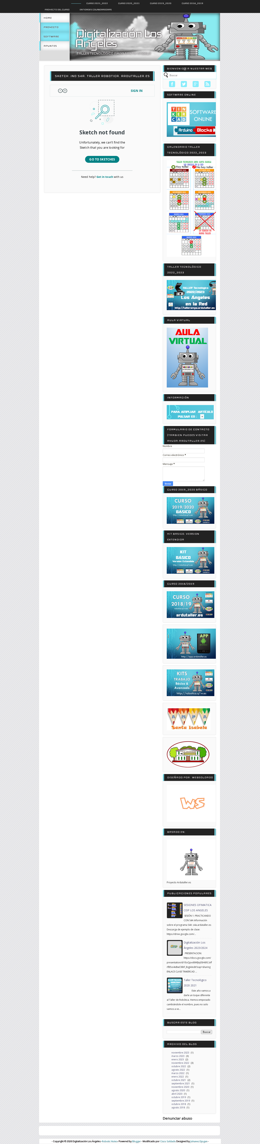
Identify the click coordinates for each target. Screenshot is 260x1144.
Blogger (136, 1141)
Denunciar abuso (177, 1118)
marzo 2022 (177, 1073)
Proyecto (51, 27)
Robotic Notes (109, 1141)
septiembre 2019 (180, 1100)
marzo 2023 (177, 1056)
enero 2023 (177, 1059)
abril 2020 (176, 1093)
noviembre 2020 (180, 1087)
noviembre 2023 (180, 1052)
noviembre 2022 (180, 1063)
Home (48, 17)
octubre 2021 (178, 1080)
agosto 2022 (178, 1069)
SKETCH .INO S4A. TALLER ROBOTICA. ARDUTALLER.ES (102, 76)
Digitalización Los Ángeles (117, 38)
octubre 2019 (178, 1097)
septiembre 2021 (180, 1083)
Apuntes (50, 45)
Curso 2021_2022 (97, 3)
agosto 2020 (178, 1090)
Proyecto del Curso (57, 9)
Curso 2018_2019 (192, 3)
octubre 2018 (178, 1104)
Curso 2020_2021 (129, 3)
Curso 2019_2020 (160, 3)
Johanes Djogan (198, 1141)
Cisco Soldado (168, 1141)
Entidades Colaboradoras (96, 9)
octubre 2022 (178, 1066)
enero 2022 (177, 1076)
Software (51, 36)
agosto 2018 (178, 1107)
